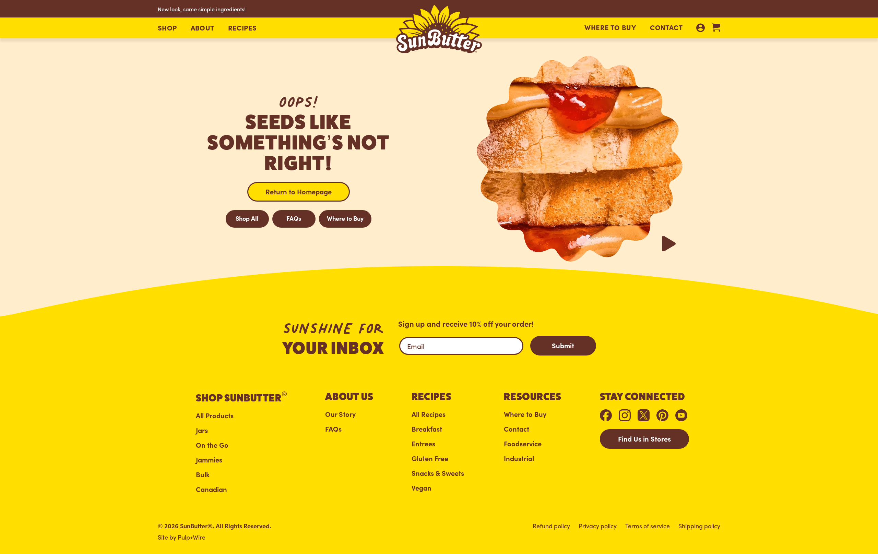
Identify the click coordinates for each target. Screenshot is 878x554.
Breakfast (427, 428)
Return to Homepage (298, 191)
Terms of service (647, 525)
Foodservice (523, 443)
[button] (167, 28)
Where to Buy (610, 27)
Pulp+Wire (191, 537)
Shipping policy (699, 525)
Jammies (209, 459)
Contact (666, 27)
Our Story (340, 414)
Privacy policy (598, 525)
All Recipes (429, 414)
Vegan (421, 487)
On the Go (212, 445)
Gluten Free (430, 458)
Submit (563, 345)
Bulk (203, 474)
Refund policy (551, 525)
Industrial (519, 458)
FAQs (293, 218)
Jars (202, 430)
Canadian (211, 489)
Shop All (247, 218)
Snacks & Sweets (438, 473)
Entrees (423, 443)
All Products (215, 415)
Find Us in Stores (644, 438)
